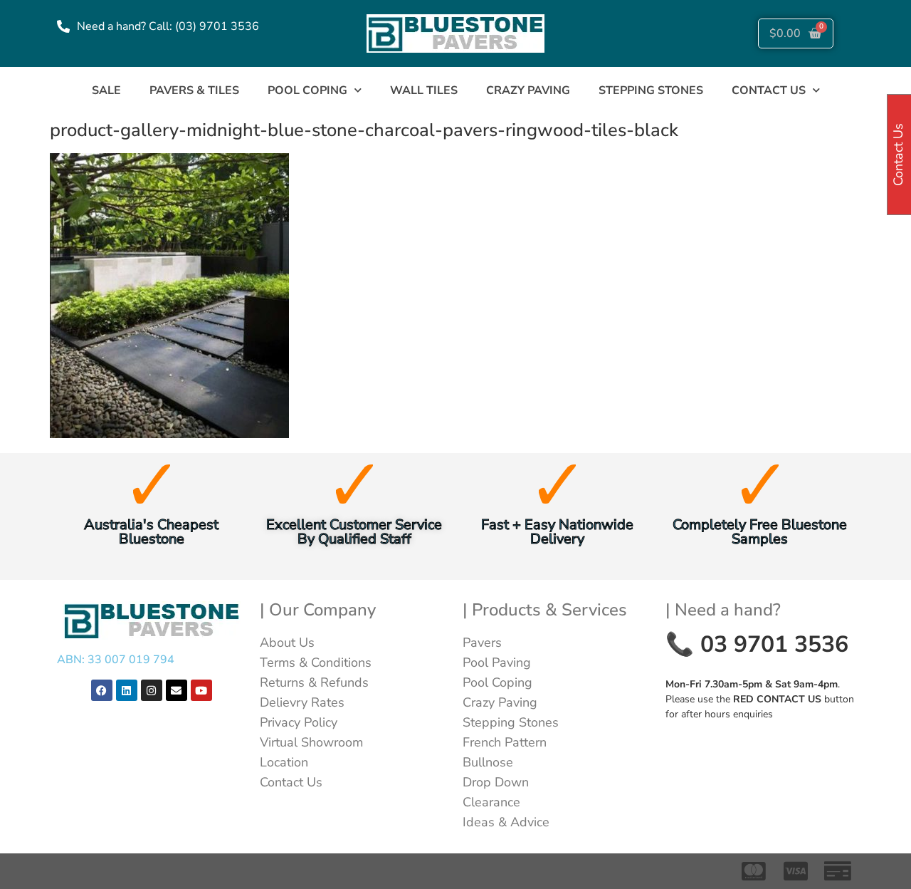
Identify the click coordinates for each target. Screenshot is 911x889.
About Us (287, 642)
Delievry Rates (302, 702)
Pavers (482, 642)
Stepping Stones (651, 90)
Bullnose (488, 762)
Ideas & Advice (506, 822)
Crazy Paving (528, 90)
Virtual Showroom (311, 742)
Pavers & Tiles (194, 90)
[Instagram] (151, 690)
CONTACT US (769, 90)
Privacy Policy (298, 722)
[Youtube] (201, 690)
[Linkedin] (126, 690)
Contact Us (291, 782)
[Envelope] (176, 690)
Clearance (491, 802)
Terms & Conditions (316, 662)
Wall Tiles (424, 90)
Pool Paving (497, 662)
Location (284, 762)
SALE (106, 90)
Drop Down (496, 782)
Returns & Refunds (314, 682)
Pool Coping (307, 90)
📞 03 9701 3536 (756, 644)
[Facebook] (101, 690)
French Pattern (505, 742)
